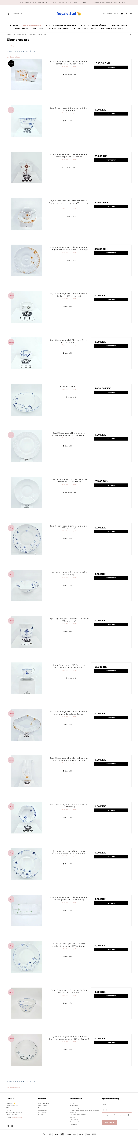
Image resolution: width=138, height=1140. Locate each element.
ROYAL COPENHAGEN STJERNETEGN (61, 25)
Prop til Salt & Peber (58, 29)
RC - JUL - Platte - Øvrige (85, 29)
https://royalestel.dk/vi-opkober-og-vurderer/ (22, 46)
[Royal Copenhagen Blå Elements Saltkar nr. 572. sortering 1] (26, 357)
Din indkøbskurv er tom (111, 13)
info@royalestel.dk (16, 1117)
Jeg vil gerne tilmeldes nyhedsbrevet (119, 1114)
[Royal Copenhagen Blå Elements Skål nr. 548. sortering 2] (26, 822)
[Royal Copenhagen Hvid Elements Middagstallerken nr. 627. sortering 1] (26, 450)
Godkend (108, 1122)
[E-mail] (117, 1110)
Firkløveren (41, 1108)
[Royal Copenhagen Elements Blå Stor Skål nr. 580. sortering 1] (26, 1007)
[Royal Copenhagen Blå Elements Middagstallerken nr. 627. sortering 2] (26, 868)
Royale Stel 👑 (69, 14)
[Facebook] (9, 1125)
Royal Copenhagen (32, 25)
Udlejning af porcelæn (112, 29)
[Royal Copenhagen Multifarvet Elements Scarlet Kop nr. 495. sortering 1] (26, 172)
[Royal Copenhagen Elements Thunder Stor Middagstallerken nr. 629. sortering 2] (26, 1054)
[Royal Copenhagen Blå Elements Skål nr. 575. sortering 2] (26, 590)
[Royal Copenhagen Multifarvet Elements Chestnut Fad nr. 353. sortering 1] (26, 729)
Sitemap (9, 1122)
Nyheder (14, 25)
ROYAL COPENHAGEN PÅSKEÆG (94, 25)
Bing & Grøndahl (120, 25)
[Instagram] (13, 1125)
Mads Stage (41, 1112)
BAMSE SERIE (38, 29)
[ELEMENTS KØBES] (26, 404)
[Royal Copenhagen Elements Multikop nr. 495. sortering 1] (26, 636)
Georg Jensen (21, 29)
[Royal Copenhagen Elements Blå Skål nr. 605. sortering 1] (26, 543)
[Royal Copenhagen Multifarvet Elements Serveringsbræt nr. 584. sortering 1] (26, 915)
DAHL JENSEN (42, 1105)
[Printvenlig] (131, 34)
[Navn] (117, 1104)
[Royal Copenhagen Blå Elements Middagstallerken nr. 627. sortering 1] (26, 961)
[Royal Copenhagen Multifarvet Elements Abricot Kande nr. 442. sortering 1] (26, 775)
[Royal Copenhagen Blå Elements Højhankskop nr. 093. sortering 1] (26, 682)
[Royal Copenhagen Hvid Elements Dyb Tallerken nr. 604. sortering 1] (26, 497)
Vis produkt (111, 67)
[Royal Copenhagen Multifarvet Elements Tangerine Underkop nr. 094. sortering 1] (26, 265)
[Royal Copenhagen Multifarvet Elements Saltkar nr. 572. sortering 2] (26, 311)
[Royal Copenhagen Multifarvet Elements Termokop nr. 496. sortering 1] (26, 79)
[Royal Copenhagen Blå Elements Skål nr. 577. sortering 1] (26, 125)
